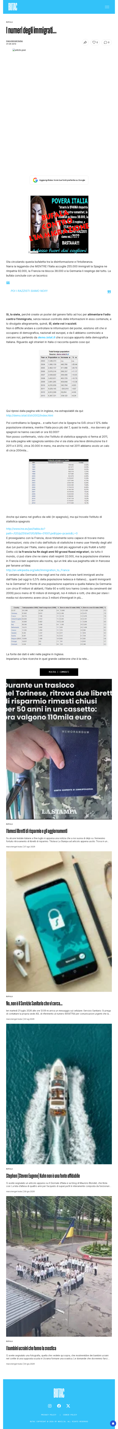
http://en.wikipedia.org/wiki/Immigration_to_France (37, 570)
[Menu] (107, 6)
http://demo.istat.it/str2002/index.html (29, 415)
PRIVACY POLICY (49, 1415)
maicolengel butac (14, 41)
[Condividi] (85, 42)
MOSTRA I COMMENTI (59, 672)
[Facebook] (59, 1406)
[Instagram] (50, 1406)
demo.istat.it (46, 337)
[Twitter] (68, 1406)
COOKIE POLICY (70, 1415)
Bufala (9, 824)
